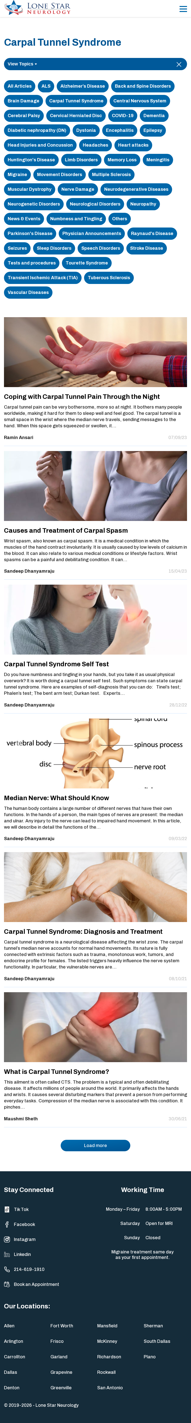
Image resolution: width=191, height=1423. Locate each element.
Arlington (13, 1341)
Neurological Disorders (95, 204)
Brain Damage (23, 100)
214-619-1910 (29, 1269)
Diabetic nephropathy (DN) (37, 130)
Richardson (109, 1356)
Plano (150, 1356)
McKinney (107, 1341)
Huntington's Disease (31, 159)
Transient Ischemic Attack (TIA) (43, 277)
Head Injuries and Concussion (40, 145)
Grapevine (61, 1372)
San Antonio (110, 1387)
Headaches (95, 145)
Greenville (61, 1387)
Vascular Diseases (28, 292)
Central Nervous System (139, 100)
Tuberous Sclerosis (109, 277)
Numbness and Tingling (76, 218)
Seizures (17, 248)
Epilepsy (152, 130)
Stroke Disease (146, 248)
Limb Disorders (81, 159)
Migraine (17, 174)
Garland (58, 1356)
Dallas (10, 1372)
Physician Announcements (91, 233)
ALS (46, 86)
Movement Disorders (59, 174)
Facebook (24, 1224)
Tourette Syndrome (87, 262)
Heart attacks (133, 145)
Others (119, 218)
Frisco (57, 1341)
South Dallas (157, 1341)
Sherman (153, 1325)
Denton (11, 1387)
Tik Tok (21, 1209)
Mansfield (107, 1325)
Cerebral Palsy (24, 115)
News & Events (24, 218)
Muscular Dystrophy (29, 189)
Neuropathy (143, 204)
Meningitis (157, 159)
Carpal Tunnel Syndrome (76, 100)
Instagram (25, 1239)
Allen (9, 1325)
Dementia (154, 115)
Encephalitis (120, 130)
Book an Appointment (36, 1284)
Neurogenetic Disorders (34, 204)
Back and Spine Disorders (143, 86)
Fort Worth (61, 1325)
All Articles (20, 86)
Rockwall (106, 1372)
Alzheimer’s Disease (82, 86)
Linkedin (22, 1254)
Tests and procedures (32, 262)
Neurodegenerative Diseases (136, 189)
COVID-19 (123, 115)
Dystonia (86, 130)
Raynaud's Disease (152, 233)
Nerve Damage (77, 189)
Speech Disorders (100, 248)
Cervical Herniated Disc (76, 115)
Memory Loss (122, 159)
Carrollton (14, 1356)
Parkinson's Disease (30, 233)
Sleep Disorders (54, 248)
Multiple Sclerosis (111, 174)
